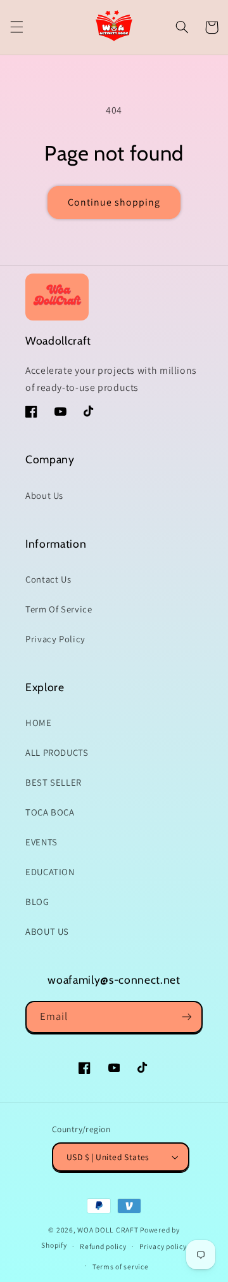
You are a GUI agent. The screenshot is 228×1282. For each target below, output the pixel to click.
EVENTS (41, 842)
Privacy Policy (55, 639)
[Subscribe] (186, 1017)
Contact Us (48, 579)
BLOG (37, 901)
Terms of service (120, 1266)
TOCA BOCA (50, 812)
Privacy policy (162, 1246)
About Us (44, 495)
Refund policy (103, 1246)
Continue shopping (114, 202)
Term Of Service (58, 609)
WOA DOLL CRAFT (107, 1229)
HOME (38, 723)
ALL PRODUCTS (57, 752)
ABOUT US (47, 931)
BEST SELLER (53, 782)
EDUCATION (50, 872)
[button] (16, 27)
